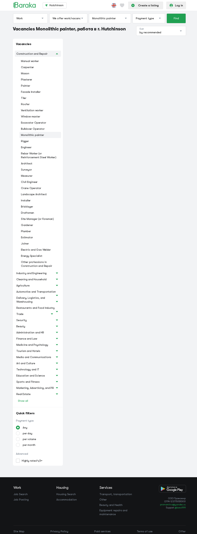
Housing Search (66, 494)
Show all (23, 400)
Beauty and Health (111, 504)
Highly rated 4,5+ (32, 460)
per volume (29, 439)
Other (103, 499)
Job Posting (21, 499)
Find (176, 18)
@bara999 (179, 507)
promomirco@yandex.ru (172, 504)
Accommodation (66, 499)
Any (25, 427)
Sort (141, 29)
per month (29, 444)
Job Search (20, 494)
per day (27, 433)
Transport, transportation (115, 494)
